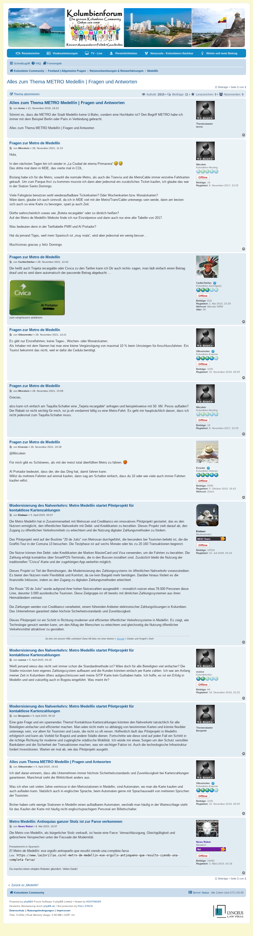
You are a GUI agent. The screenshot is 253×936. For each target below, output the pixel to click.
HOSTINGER (93, 901)
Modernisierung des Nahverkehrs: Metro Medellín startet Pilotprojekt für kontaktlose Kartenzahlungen (71, 507)
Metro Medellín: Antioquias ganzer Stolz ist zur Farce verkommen (65, 821)
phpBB (28, 901)
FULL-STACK (85, 906)
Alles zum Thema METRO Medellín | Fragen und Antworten (72, 81)
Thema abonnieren (27, 94)
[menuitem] (27, 53)
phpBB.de (49, 906)
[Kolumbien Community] (126, 27)
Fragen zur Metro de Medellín (34, 143)
